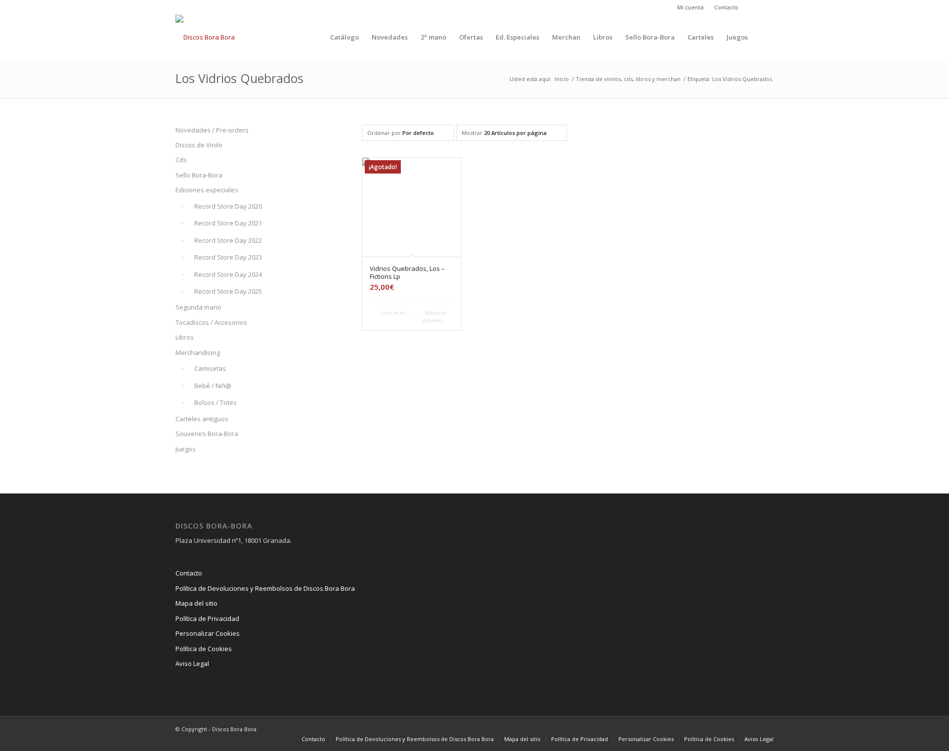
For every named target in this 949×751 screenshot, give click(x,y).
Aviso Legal (192, 663)
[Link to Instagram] (751, 7)
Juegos (185, 448)
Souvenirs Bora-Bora (206, 433)
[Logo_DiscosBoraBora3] (205, 37)
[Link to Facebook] (766, 7)
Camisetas (210, 368)
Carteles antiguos (201, 418)
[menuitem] (690, 7)
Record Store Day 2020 (228, 206)
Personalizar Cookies (207, 633)
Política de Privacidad (207, 618)
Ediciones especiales (206, 189)
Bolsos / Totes (215, 402)
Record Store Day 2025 (228, 291)
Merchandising (197, 352)
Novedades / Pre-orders (212, 130)
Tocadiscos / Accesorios (211, 322)
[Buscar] (764, 37)
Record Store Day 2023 (228, 257)
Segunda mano (198, 307)
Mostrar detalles (434, 316)
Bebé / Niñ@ (212, 385)
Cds (181, 159)
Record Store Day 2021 (228, 223)
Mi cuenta (690, 7)
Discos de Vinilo (198, 144)
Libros (184, 337)
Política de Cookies (203, 648)
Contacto (726, 7)
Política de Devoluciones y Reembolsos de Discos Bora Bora (265, 588)
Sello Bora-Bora (198, 175)
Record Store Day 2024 (228, 274)
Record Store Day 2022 (228, 240)
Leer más (391, 312)
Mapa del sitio (196, 603)
